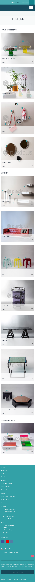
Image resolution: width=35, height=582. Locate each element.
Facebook (3, 541)
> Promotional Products (9, 516)
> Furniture (6, 527)
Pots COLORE (6, 93)
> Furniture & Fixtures (8, 509)
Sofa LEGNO (6, 236)
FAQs (2, 473)
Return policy (5, 499)
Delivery (3, 493)
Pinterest (8, 541)
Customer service (6, 483)
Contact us (4, 480)
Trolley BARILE (6, 305)
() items (17, 2)
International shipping (8, 496)
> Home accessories (8, 525)
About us (4, 470)
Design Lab (4, 502)
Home (3, 467)
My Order (13, 2)
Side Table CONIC (7, 375)
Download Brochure (18, 572)
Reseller (3, 477)
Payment (4, 490)
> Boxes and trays (8, 530)
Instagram (12, 541)
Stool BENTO (6, 271)
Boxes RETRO (6, 448)
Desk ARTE (5, 340)
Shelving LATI (6, 201)
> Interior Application (8, 514)
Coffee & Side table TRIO (9, 410)
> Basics (5, 532)
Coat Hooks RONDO (8, 128)
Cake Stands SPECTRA (8, 58)
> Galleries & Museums (9, 511)
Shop (2, 522)
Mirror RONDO (6, 162)
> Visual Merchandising (9, 518)
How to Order (5, 486)
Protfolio (4, 506)
